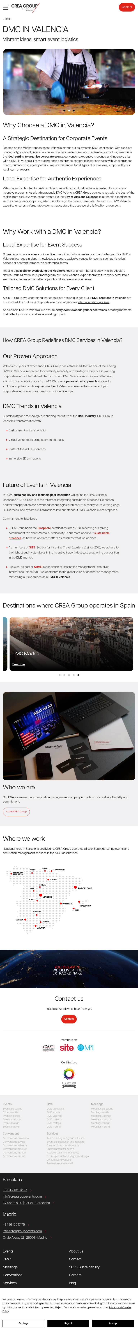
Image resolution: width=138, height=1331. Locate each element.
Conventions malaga (14, 1152)
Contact (127, 7)
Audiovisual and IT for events (63, 1152)
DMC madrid (54, 1127)
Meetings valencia (101, 1116)
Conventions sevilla (14, 1142)
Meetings (10, 1267)
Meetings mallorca (101, 1119)
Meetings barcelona (102, 1109)
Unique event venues (59, 1160)
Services (10, 1283)
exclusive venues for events (84, 258)
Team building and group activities (65, 1138)
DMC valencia (54, 1116)
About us (76, 1251)
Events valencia (11, 1116)
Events (8, 1251)
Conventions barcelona (16, 1138)
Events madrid (11, 1127)
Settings (23, 1323)
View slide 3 (74, 110)
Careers (75, 1275)
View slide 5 (78, 675)
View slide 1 (64, 110)
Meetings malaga (100, 1123)
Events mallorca (11, 1119)
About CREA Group (16, 811)
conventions (72, 156)
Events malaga (11, 1123)
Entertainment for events (60, 1149)
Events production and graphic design (68, 1156)
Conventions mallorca (15, 1149)
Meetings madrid (100, 1127)
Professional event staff (60, 1163)
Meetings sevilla (100, 1112)
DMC (7, 1259)
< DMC (7, 19)
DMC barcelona (55, 1109)
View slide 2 (69, 110)
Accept (113, 1323)
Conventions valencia (15, 1145)
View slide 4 (74, 675)
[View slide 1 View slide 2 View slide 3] (69, 82)
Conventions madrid (14, 1156)
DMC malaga (54, 1123)
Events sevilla (10, 1112)
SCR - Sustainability (84, 1267)
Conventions (12, 1275)
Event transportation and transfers (65, 1142)
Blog (72, 1283)
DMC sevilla (53, 1112)
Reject (68, 1323)
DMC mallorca (54, 1119)
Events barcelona (12, 1109)
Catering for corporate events (63, 1145)
